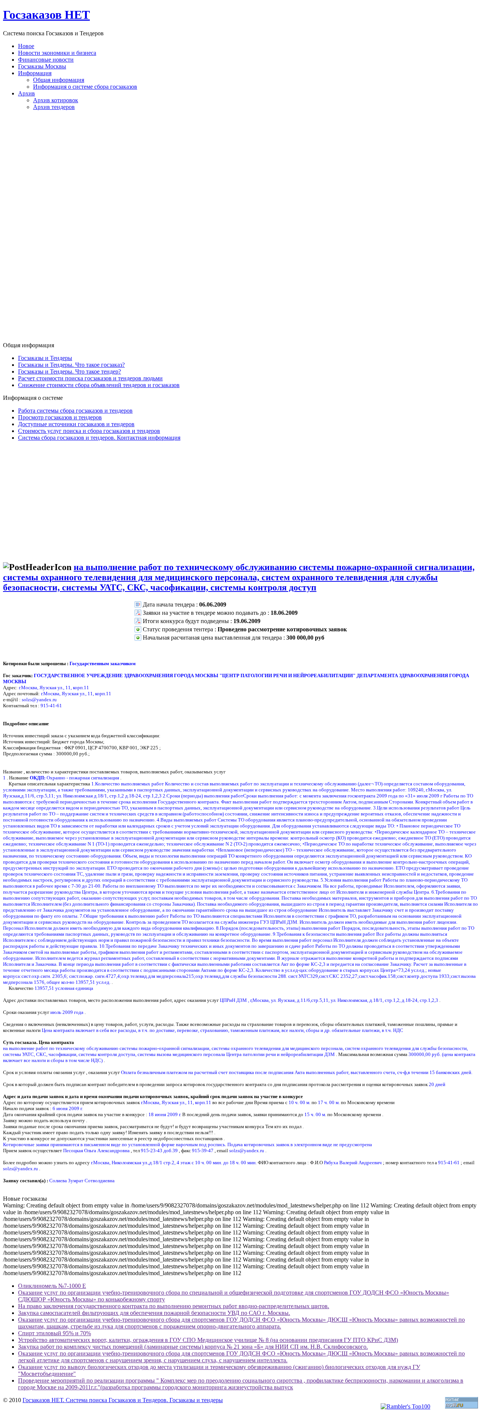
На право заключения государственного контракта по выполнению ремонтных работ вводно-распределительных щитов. (173, 1306)
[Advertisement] (240, 229)
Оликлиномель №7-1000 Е (52, 1286)
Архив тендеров (54, 107)
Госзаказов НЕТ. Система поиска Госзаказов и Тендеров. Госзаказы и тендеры (123, 1400)
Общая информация (58, 80)
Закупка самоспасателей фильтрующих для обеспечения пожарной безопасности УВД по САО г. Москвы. (154, 1313)
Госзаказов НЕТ (46, 14)
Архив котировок (55, 100)
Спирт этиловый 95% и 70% (54, 1333)
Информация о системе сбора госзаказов (85, 86)
